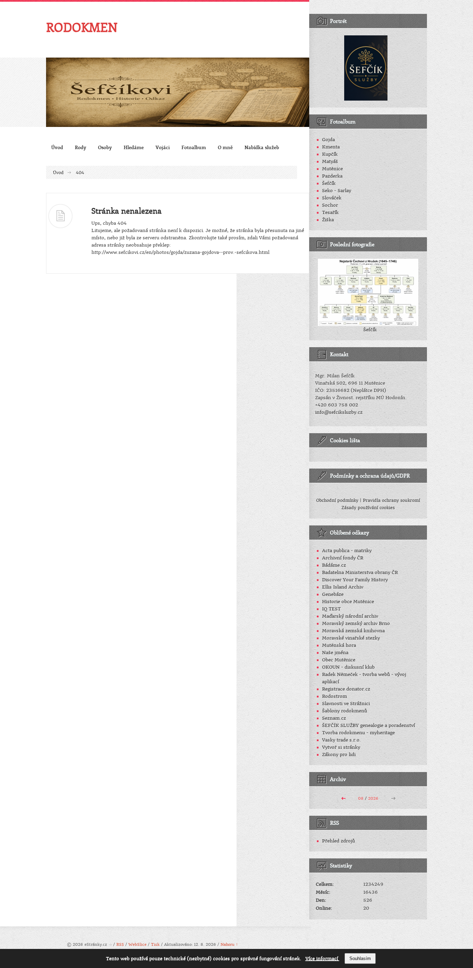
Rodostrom (334, 696)
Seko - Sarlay (336, 190)
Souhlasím (360, 958)
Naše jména (335, 652)
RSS (120, 944)
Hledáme (134, 147)
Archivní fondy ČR (342, 557)
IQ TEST (331, 608)
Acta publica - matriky (347, 550)
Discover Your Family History (355, 579)
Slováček (331, 197)
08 (361, 798)
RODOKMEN (81, 27)
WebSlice (137, 944)
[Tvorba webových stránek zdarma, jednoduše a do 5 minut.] (110, 944)
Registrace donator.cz (346, 689)
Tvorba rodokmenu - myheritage (358, 732)
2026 (373, 798)
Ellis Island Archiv (342, 587)
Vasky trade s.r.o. (341, 740)
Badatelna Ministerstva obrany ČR (360, 572)
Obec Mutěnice (338, 659)
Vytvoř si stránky (341, 747)
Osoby (105, 147)
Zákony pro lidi (339, 754)
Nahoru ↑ (229, 944)
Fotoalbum (193, 147)
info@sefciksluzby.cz (339, 412)
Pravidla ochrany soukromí (391, 500)
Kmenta (331, 146)
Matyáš (330, 161)
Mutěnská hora (339, 645)
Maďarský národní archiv (350, 616)
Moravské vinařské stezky (351, 638)
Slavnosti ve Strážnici (346, 703)
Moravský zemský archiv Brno (356, 623)
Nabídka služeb (261, 147)
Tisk (155, 944)
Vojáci (162, 147)
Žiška (328, 219)
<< (343, 797)
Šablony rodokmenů (344, 710)
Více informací (322, 958)
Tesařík (330, 212)
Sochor (330, 205)
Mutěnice (332, 168)
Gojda (328, 139)
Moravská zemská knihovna (353, 630)
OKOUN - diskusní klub (348, 667)
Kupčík (330, 154)
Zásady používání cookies (368, 507)
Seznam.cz (334, 718)
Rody (80, 147)
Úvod (57, 147)
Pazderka (332, 176)
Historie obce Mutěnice (348, 601)
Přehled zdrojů (338, 840)
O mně (225, 147)
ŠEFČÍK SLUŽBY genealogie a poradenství (368, 725)
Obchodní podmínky (337, 500)
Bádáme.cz (334, 565)
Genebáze (332, 594)
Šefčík (329, 183)
